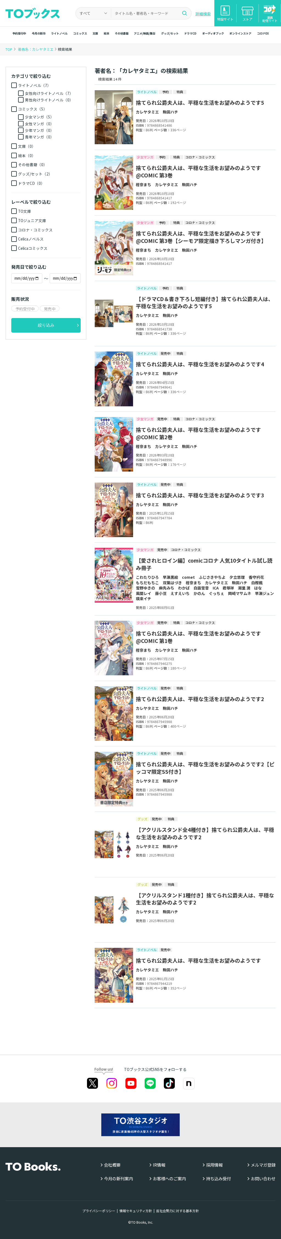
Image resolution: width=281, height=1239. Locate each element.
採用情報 (214, 1164)
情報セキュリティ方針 (135, 1210)
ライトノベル (59, 33)
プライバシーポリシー (98, 1210)
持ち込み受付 (218, 1178)
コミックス (80, 33)
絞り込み (46, 325)
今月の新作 (39, 33)
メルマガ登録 (263, 1164)
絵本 (106, 33)
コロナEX (263, 33)
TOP (8, 49)
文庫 (95, 33)
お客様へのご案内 (169, 1178)
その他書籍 (121, 33)
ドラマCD (190, 33)
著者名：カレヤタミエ (36, 49)
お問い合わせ (263, 1178)
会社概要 (112, 1164)
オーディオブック (213, 33)
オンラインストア (240, 33)
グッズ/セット (170, 33)
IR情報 (159, 1164)
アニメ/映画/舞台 (144, 33)
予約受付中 (19, 33)
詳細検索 (203, 13)
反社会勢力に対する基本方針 (177, 1210)
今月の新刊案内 (118, 1178)
